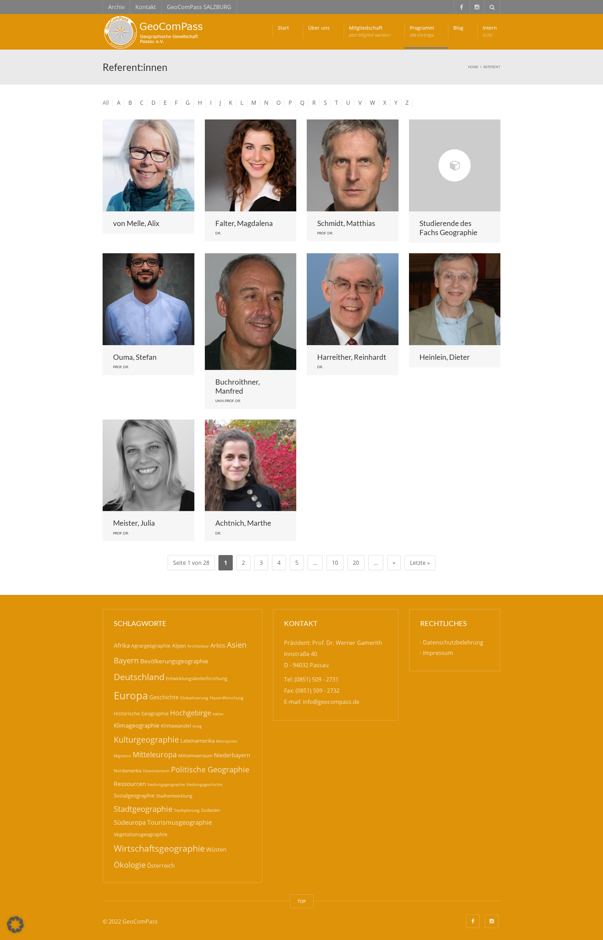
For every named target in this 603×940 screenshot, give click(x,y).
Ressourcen (130, 783)
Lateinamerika (197, 740)
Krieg (197, 726)
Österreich (161, 865)
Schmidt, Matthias (346, 223)
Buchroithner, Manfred (237, 386)
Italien (218, 713)
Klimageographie (136, 725)
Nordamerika (127, 770)
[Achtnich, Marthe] (251, 465)
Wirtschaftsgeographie (159, 848)
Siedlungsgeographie (166, 784)
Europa (131, 695)
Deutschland (139, 677)
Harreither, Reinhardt (351, 356)
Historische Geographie (141, 713)
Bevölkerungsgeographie (174, 661)
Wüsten (216, 849)
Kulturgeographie (146, 739)
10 (335, 563)
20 (356, 563)
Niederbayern (232, 755)
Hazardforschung (227, 698)
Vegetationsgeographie (141, 834)
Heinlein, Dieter (444, 356)
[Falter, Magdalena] (251, 165)
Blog (458, 27)
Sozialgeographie (134, 795)
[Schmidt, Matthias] (353, 165)
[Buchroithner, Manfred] (251, 311)
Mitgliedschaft (369, 31)
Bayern (126, 660)
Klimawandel (176, 725)
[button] (15, 924)
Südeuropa (130, 822)
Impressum (438, 653)
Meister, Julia (134, 522)
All (106, 103)
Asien (237, 645)
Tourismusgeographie (179, 822)
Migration (122, 755)
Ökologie (130, 865)
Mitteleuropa (155, 754)
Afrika (122, 645)
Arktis (217, 645)
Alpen (179, 645)
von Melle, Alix (136, 223)
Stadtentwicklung (174, 796)
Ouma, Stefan (135, 356)
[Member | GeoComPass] (155, 31)
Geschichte (164, 697)
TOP (301, 901)
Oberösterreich (156, 770)
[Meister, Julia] (148, 465)
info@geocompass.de (331, 702)
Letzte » (420, 563)
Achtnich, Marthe (243, 522)
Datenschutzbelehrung (453, 642)
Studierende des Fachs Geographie (448, 227)
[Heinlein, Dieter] (455, 299)
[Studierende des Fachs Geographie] (455, 165)
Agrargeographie (151, 645)
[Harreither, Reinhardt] (353, 299)
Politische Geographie (210, 769)
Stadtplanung (187, 810)
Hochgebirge (190, 712)
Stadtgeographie (143, 808)
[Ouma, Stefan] (148, 299)
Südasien (210, 810)
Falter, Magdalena (244, 223)
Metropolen (226, 741)
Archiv (116, 7)
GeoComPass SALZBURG (199, 7)
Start (283, 27)
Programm (422, 31)
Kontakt (145, 7)
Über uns (319, 27)
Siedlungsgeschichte (204, 784)
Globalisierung (194, 697)
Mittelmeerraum (195, 755)
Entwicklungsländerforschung (196, 678)
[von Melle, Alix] (148, 165)
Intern (490, 31)
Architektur (198, 646)
